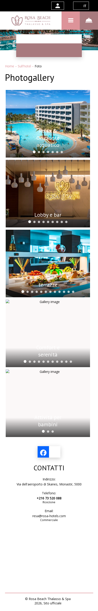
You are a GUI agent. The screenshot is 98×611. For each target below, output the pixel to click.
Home (10, 66)
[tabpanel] (48, 124)
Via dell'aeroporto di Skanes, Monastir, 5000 (49, 484)
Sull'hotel (25, 66)
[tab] (34, 151)
